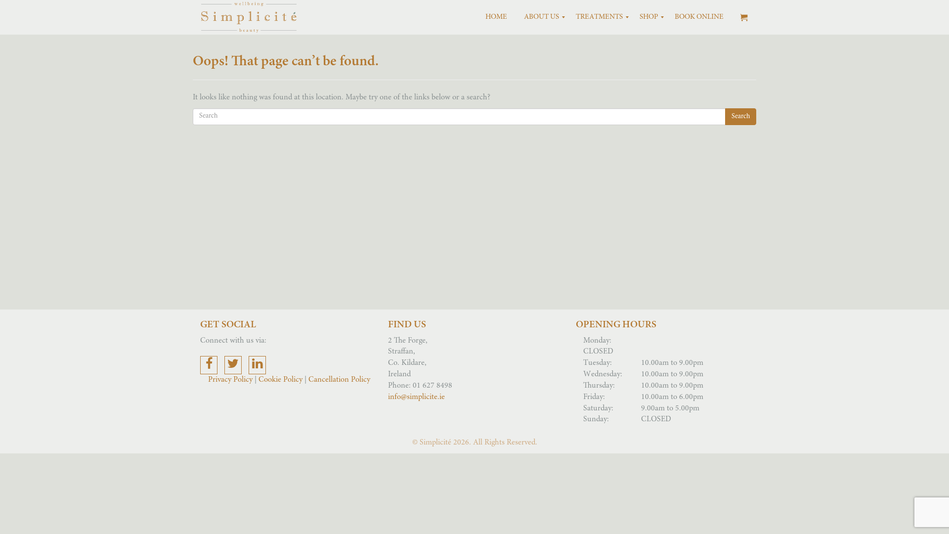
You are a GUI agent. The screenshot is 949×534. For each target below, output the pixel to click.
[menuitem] (496, 17)
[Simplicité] (249, 17)
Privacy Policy (231, 380)
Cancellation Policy (339, 380)
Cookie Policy (280, 380)
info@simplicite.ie (416, 397)
